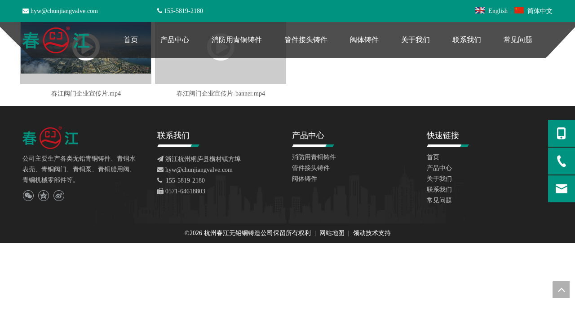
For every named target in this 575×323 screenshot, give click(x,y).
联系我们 (439, 189)
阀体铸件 (304, 178)
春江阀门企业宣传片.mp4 (86, 93)
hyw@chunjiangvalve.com (64, 11)
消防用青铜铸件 (314, 157)
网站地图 (332, 233)
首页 (433, 157)
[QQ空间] (43, 195)
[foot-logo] (50, 138)
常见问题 (439, 200)
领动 (359, 233)
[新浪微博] (58, 195)
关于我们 (439, 178)
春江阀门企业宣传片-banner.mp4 (221, 93)
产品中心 (439, 168)
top (561, 289)
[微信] (28, 195)
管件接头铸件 (311, 168)
